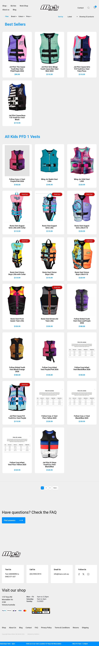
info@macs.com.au (61, 574)
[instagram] (88, 574)
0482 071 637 (10, 577)
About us (5, 10)
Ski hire (13, 6)
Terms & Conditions (62, 628)
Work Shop (24, 6)
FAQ (36, 628)
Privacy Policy (46, 628)
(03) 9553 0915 (35, 574)
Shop (4, 6)
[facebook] (79, 574)
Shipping (85, 628)
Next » (55, 488)
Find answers (9, 520)
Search (88, 8)
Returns (76, 628)
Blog (14, 10)
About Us (12, 628)
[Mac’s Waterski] (49, 8)
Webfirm (36, 634)
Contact (81, 8)
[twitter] (83, 574)
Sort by (60, 17)
